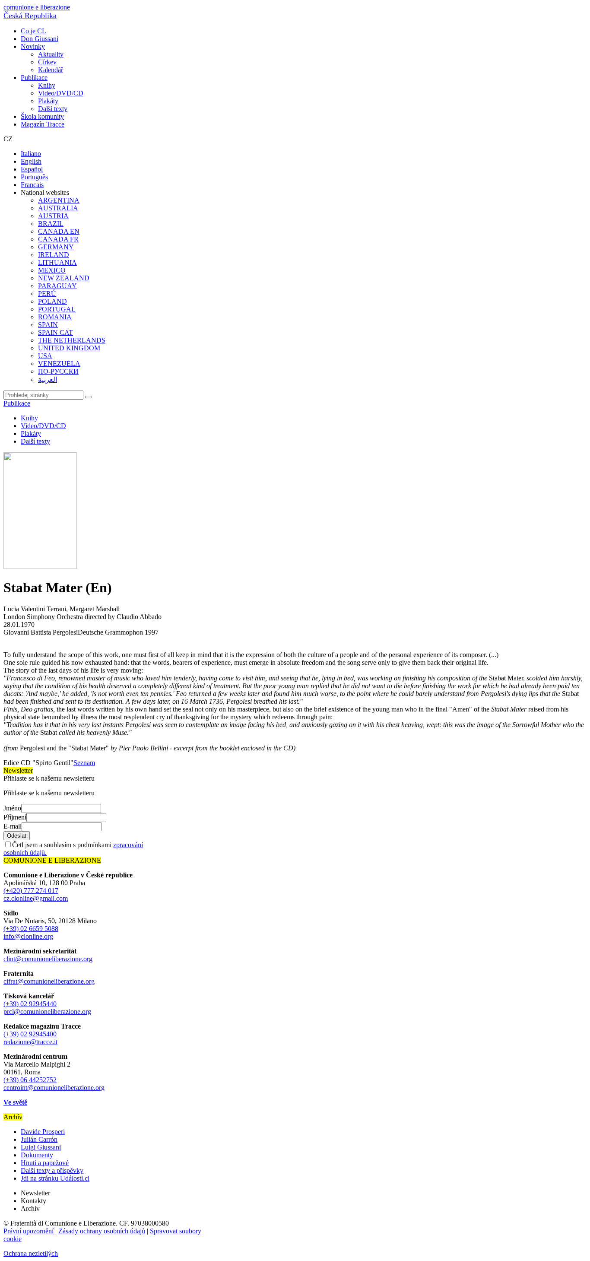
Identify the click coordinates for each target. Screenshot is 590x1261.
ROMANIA (55, 317)
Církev (47, 62)
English (31, 161)
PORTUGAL (57, 309)
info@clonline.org (28, 936)
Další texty (52, 108)
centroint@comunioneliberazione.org (54, 1087)
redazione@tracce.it (30, 1041)
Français (32, 184)
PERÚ (47, 293)
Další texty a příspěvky (52, 1170)
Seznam (84, 762)
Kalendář (50, 69)
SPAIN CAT (55, 332)
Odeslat (16, 835)
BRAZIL (50, 223)
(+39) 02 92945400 (30, 1034)
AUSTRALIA (58, 208)
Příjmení (14, 817)
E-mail (12, 826)
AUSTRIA (53, 215)
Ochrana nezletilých (30, 1253)
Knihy (46, 85)
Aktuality (50, 54)
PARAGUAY (57, 285)
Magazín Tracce (42, 124)
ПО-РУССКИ (58, 371)
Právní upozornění (28, 1231)
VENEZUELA (59, 363)
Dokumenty (37, 1155)
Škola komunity (42, 116)
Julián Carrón (39, 1139)
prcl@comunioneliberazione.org (47, 1011)
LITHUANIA (57, 262)
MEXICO (52, 270)
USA (45, 355)
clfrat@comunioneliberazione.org (49, 981)
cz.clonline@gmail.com (35, 898)
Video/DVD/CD (60, 93)
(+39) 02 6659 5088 (30, 928)
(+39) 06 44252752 (30, 1079)
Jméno (12, 808)
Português (34, 177)
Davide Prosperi (43, 1131)
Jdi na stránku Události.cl (55, 1178)
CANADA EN (58, 231)
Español (32, 169)
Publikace (34, 77)
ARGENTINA (58, 200)
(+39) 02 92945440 (30, 1003)
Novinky (33, 46)
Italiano (31, 153)
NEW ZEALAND (63, 278)
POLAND (52, 301)
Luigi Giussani (41, 1147)
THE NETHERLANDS (71, 340)
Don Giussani (39, 38)
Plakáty (48, 101)
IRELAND (53, 254)
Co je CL (33, 31)
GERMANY (56, 247)
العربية (47, 379)
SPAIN (48, 324)
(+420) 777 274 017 (30, 890)
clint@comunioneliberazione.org (47, 958)
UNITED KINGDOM (69, 348)
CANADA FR (58, 239)
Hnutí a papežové (45, 1162)
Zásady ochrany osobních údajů (101, 1231)
